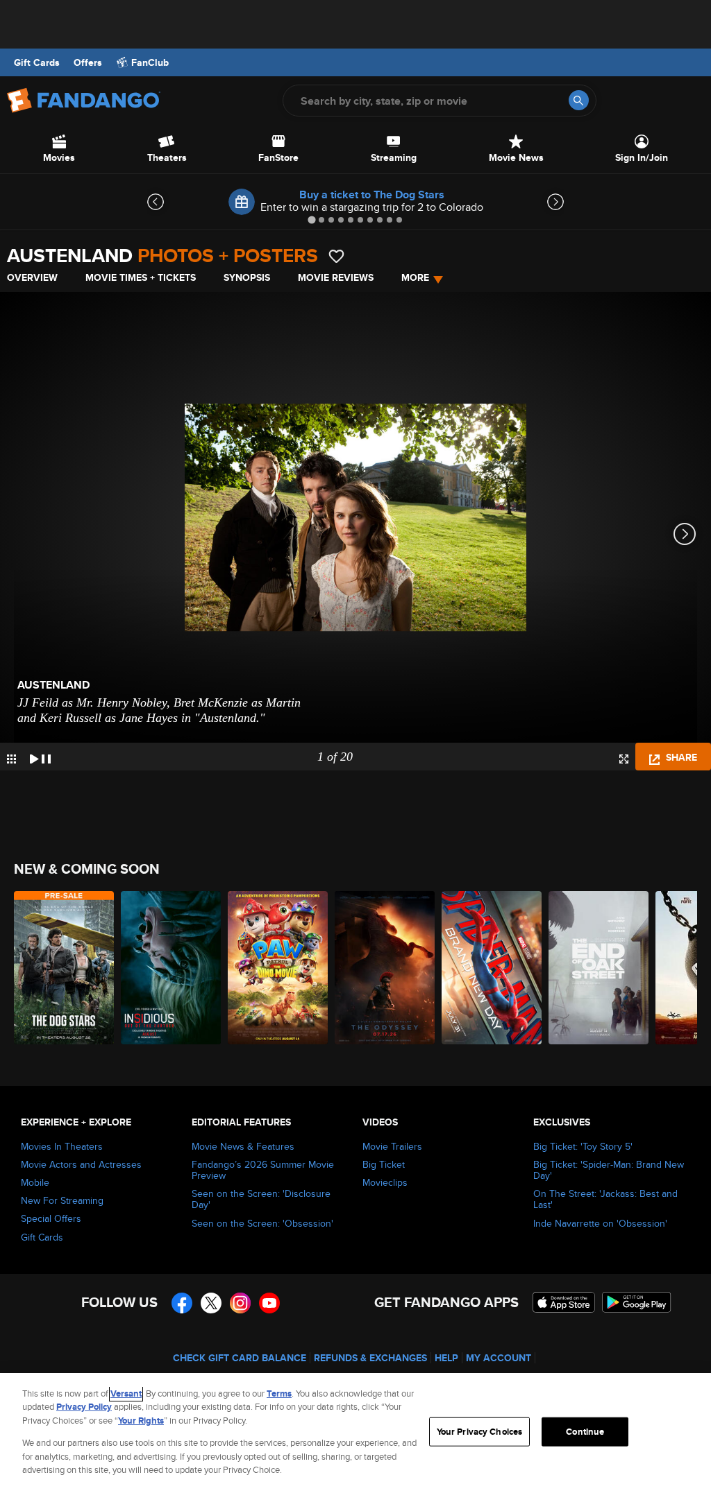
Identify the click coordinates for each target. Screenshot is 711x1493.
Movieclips (385, 1182)
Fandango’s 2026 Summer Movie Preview (263, 1169)
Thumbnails (11, 758)
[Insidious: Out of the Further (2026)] (171, 967)
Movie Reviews (336, 277)
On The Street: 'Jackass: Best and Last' (605, 1198)
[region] (355, 1433)
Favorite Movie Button (336, 256)
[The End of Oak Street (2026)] (599, 967)
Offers (88, 62)
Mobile (35, 1182)
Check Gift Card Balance (239, 1358)
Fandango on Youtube (269, 1303)
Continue (585, 1431)
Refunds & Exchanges (370, 1358)
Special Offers (51, 1218)
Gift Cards (37, 62)
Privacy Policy (84, 1406)
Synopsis (247, 277)
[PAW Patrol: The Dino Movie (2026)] (278, 967)
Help (446, 1358)
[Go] (579, 100)
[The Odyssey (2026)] (385, 967)
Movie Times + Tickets (140, 277)
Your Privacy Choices (480, 1431)
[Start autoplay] (40, 756)
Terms (279, 1393)
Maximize (623, 758)
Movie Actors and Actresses (81, 1164)
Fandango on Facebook (182, 1303)
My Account (498, 1358)
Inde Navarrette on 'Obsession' (600, 1223)
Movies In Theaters (62, 1146)
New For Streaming (62, 1200)
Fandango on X (211, 1303)
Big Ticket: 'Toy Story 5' (583, 1146)
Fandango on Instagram (240, 1303)
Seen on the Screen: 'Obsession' (262, 1223)
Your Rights (141, 1420)
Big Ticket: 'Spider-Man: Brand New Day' (608, 1169)
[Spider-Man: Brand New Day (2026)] (492, 967)
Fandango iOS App (564, 1302)
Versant (126, 1393)
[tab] (311, 219)
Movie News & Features (243, 1146)
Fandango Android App (636, 1302)
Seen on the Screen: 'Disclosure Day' (261, 1198)
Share (680, 757)
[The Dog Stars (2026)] (64, 967)
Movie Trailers (392, 1146)
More (415, 277)
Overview (32, 277)
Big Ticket (383, 1164)
